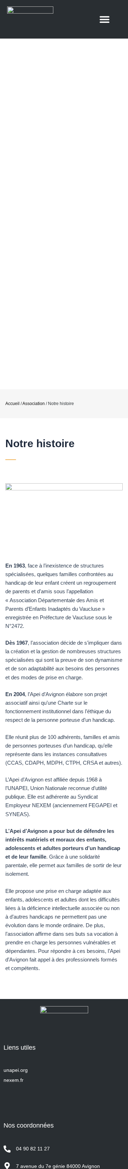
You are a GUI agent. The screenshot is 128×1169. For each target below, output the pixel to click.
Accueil (12, 403)
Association (33, 403)
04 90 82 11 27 (33, 1148)
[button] (104, 19)
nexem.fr (13, 1080)
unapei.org (16, 1070)
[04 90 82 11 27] (7, 1149)
